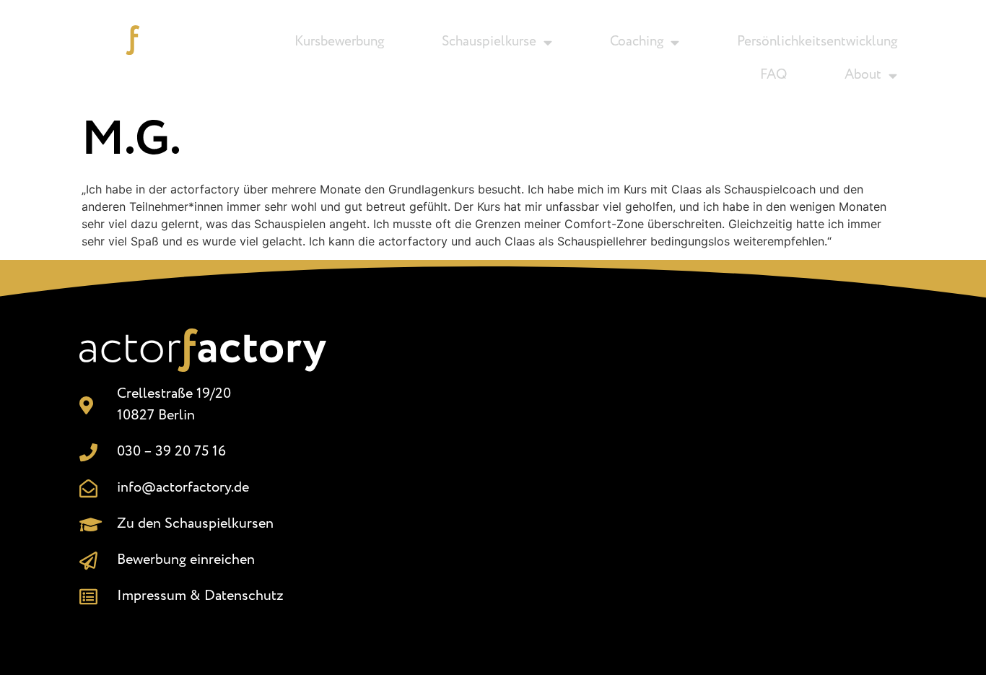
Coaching (636, 42)
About (863, 75)
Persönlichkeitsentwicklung (817, 42)
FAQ (773, 75)
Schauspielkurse (489, 42)
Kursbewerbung (339, 42)
